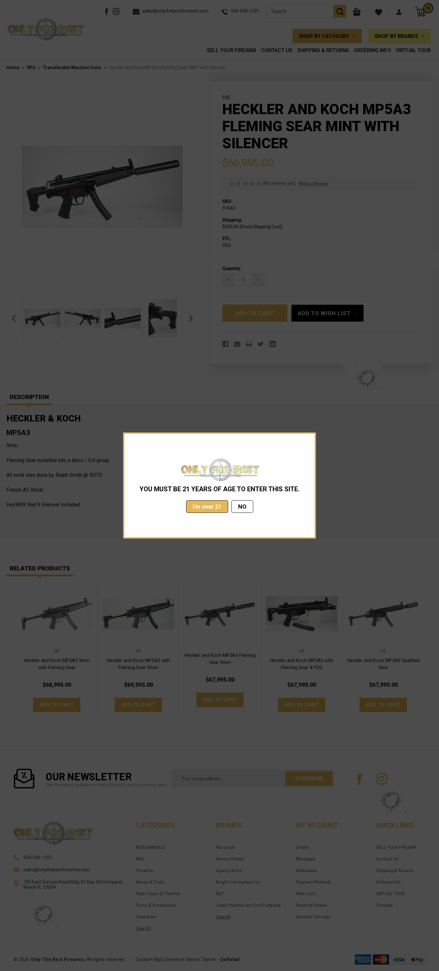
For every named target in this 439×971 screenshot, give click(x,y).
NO (242, 506)
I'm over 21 (207, 506)
